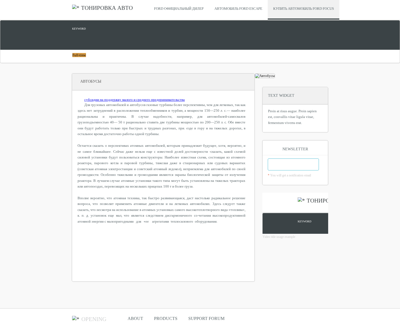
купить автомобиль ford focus (303, 9)
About (135, 318)
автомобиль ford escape (238, 9)
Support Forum (206, 318)
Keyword (79, 28)
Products (165, 318)
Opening (93, 319)
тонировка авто (107, 8)
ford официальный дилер (179, 9)
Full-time (79, 55)
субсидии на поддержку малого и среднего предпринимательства (134, 100)
